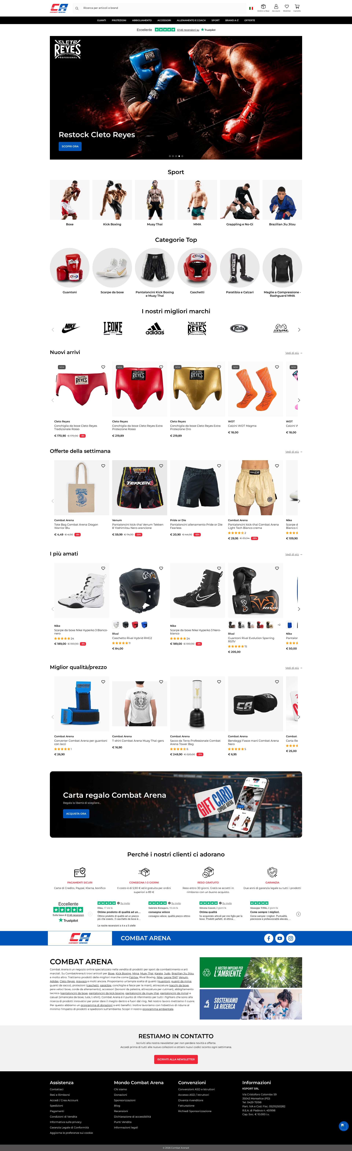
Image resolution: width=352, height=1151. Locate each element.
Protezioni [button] (119, 20)
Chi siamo (120, 1089)
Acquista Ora (76, 813)
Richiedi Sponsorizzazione (194, 1111)
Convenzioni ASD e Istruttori (196, 1089)
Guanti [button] (101, 20)
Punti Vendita (122, 1122)
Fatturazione (186, 1105)
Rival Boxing (147, 977)
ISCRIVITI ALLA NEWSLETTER (176, 1059)
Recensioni (121, 1111)
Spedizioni (56, 1105)
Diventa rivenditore (190, 1100)
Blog (117, 1105)
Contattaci (56, 1089)
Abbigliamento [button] (142, 20)
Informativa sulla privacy (66, 1122)
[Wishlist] (103, 367)
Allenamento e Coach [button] (191, 20)
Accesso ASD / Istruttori (193, 1094)
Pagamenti (57, 1111)
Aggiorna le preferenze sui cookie (71, 1132)
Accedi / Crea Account (64, 1100)
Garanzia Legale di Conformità (69, 1127)
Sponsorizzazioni (124, 1100)
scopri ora (70, 146)
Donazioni (120, 1094)
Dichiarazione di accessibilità (132, 1116)
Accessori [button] (164, 20)
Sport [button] (215, 20)
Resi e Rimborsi (60, 1094)
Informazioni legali (126, 1127)
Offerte (249, 20)
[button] (169, 156)
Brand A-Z (232, 20)
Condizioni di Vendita (63, 1116)
